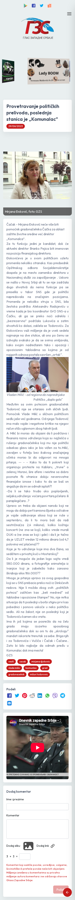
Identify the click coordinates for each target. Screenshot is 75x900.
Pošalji (60, 890)
